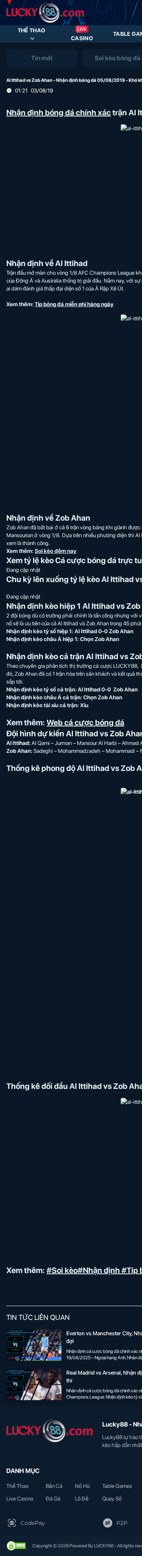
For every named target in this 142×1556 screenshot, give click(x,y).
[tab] (41, 58)
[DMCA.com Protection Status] (16, 1546)
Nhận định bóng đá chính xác (58, 112)
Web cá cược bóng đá (85, 722)
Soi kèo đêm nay (56, 551)
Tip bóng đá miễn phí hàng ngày (74, 304)
